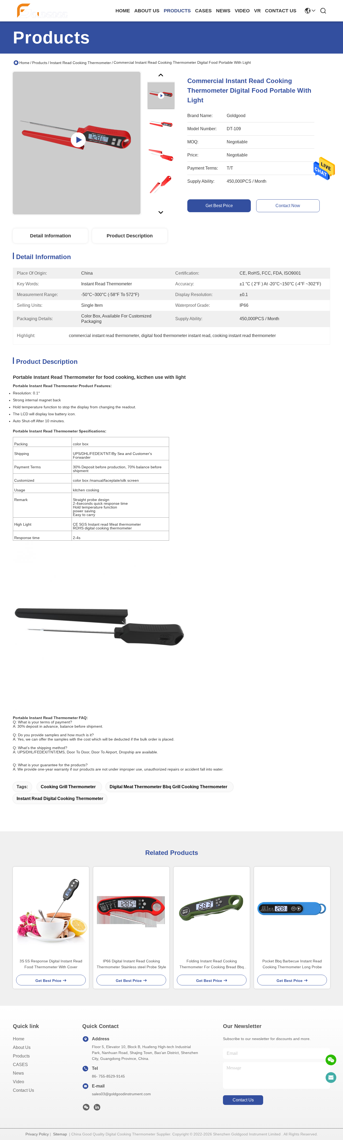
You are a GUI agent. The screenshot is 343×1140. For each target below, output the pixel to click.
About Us (22, 1047)
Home (122, 10)
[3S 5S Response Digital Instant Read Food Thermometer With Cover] (51, 910)
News (18, 1073)
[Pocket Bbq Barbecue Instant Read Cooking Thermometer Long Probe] (292, 910)
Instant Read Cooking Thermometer (80, 63)
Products (39, 63)
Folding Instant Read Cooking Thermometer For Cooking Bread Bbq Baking (212, 964)
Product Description (130, 235)
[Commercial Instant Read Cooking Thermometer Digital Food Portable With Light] (76, 143)
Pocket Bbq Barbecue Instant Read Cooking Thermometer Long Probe (292, 964)
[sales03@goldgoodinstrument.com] (331, 1077)
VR (257, 10)
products (177, 10)
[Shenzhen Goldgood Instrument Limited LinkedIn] (97, 1109)
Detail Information (50, 235)
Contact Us (23, 1090)
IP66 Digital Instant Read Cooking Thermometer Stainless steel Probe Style (131, 964)
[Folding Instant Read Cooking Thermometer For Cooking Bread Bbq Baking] (212, 910)
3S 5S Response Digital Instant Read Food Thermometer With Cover (51, 964)
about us (146, 10)
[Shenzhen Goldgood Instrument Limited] (42, 11)
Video (18, 1081)
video (242, 10)
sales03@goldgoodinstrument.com (121, 1094)
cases (203, 10)
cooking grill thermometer (68, 786)
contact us (280, 10)
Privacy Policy (37, 1134)
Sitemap (60, 1134)
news (223, 10)
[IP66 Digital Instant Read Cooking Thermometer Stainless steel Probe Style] (131, 910)
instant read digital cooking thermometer (60, 798)
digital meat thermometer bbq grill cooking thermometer (168, 786)
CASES (20, 1064)
